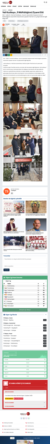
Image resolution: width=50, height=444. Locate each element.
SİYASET (14, 6)
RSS (13, 438)
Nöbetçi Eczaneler (8, 422)
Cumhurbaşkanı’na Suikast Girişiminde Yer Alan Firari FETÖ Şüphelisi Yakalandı (35, 214)
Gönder (6, 270)
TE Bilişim (13, 190)
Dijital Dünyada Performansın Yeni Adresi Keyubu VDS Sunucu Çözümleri (14, 232)
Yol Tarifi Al (10, 398)
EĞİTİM (20, 6)
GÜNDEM (3, 6)
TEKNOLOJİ (33, 6)
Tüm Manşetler (30, 429)
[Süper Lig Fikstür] (45, 314)
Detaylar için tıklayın (25, 310)
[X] (24, 418)
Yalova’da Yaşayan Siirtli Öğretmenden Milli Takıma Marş (35, 250)
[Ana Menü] (46, 2)
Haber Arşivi (30, 432)
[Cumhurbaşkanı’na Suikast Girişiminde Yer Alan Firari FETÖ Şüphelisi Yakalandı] (36, 207)
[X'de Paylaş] (6, 55)
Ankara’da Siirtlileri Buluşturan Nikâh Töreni (13, 250)
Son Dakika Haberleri (8, 432)
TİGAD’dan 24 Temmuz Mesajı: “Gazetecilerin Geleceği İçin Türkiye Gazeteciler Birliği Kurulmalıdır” (35, 233)
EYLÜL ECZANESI (9, 402)
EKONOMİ (26, 6)
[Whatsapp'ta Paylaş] (9, 55)
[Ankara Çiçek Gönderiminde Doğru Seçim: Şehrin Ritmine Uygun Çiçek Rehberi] (14, 207)
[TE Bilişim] (7, 191)
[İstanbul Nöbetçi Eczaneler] (45, 383)
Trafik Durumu (30, 426)
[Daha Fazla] (11, 55)
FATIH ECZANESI (9, 406)
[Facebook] (21, 418)
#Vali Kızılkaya (11, 21)
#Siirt (4, 21)
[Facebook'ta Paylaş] (4, 55)
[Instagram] (26, 418)
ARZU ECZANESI (9, 392)
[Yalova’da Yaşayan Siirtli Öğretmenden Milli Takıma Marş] (36, 242)
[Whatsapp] (29, 418)
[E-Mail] (12, 193)
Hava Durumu (30, 422)
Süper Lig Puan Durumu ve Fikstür (12, 429)
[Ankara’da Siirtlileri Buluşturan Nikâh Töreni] (14, 242)
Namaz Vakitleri (8, 426)
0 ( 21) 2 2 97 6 (19, 398)
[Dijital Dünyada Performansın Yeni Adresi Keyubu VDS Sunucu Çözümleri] (14, 224)
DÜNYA (9, 6)
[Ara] (44, 2)
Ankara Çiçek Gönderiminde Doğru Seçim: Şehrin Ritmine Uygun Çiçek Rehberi (12, 215)
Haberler (4, 10)
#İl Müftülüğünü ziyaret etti (23, 21)
